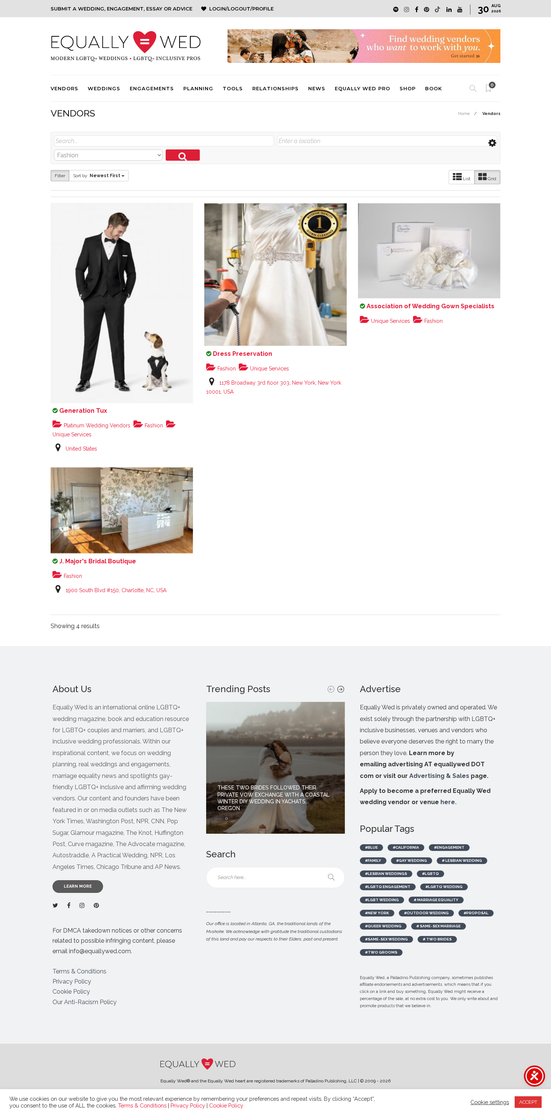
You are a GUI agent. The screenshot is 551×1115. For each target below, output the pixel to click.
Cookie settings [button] (489, 1102)
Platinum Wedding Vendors (96, 425)
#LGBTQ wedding (444, 887)
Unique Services (269, 369)
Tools (233, 88)
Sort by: (96, 175)
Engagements (152, 88)
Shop (408, 88)
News (316, 88)
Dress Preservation (242, 353)
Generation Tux (83, 410)
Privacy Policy (71, 981)
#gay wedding (411, 860)
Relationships (275, 88)
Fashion (153, 425)
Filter (60, 175)
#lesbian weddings (386, 874)
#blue (371, 847)
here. (448, 802)
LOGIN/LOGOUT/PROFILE (241, 9)
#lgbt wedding (382, 900)
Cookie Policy (71, 991)
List (466, 178)
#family (373, 860)
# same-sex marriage (438, 926)
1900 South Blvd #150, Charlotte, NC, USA (116, 590)
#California (406, 847)
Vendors (64, 88)
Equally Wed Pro (362, 88)
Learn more (78, 886)
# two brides (437, 939)
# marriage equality (436, 900)
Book (433, 88)
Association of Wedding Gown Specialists (430, 306)
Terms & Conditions (79, 971)
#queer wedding (383, 926)
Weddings (104, 88)
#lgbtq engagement (387, 887)
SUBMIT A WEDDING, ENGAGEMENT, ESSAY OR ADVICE (121, 9)
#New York (377, 913)
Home (464, 113)
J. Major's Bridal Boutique (97, 561)
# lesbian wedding (462, 860)
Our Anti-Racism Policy (84, 1002)
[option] (275, 768)
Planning (198, 88)
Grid (491, 178)
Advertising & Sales (439, 775)
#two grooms (381, 952)
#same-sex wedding (386, 939)
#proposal (476, 913)
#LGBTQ (430, 874)
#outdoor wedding (426, 913)
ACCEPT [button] (528, 1102)
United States (81, 449)
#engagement (449, 847)
